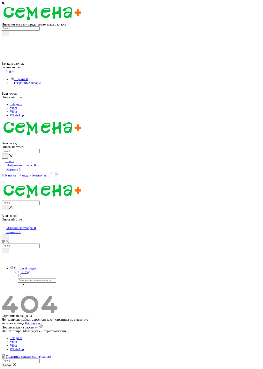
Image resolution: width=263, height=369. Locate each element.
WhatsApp (17, 115)
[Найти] (5, 33)
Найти (7, 365)
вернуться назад (13, 323)
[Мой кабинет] (3, 224)
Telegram (16, 104)
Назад (26, 272)
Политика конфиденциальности (28, 356)
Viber (13, 108)
